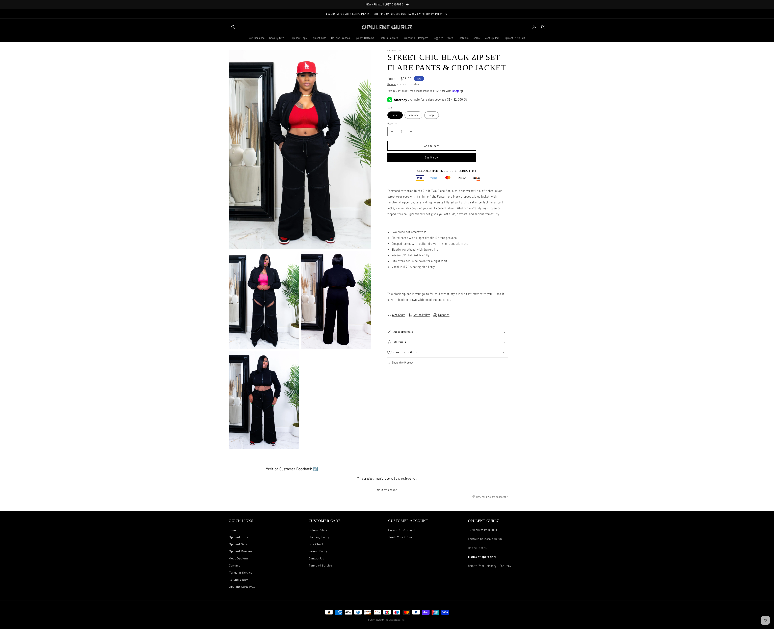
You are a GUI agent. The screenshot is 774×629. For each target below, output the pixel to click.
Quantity (392, 123)
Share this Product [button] (402, 362)
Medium (413, 115)
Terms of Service (241, 573)
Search (234, 530)
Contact (234, 566)
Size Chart (398, 315)
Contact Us (316, 558)
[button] (233, 27)
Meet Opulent (238, 558)
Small (395, 115)
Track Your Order (400, 537)
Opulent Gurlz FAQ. (242, 587)
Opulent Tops (238, 537)
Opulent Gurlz (382, 620)
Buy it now (432, 157)
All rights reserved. (397, 620)
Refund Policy (318, 551)
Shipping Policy (319, 537)
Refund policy (238, 580)
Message (443, 315)
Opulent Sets (238, 544)
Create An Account (401, 530)
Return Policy (421, 315)
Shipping (391, 84)
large (432, 115)
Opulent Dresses (240, 551)
